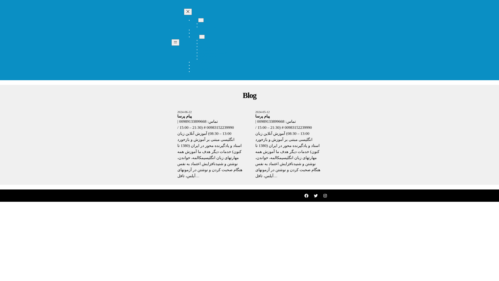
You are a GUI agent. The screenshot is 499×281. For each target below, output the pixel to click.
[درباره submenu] (201, 20)
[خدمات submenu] (202, 37)
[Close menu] (188, 12)
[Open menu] (175, 42)
